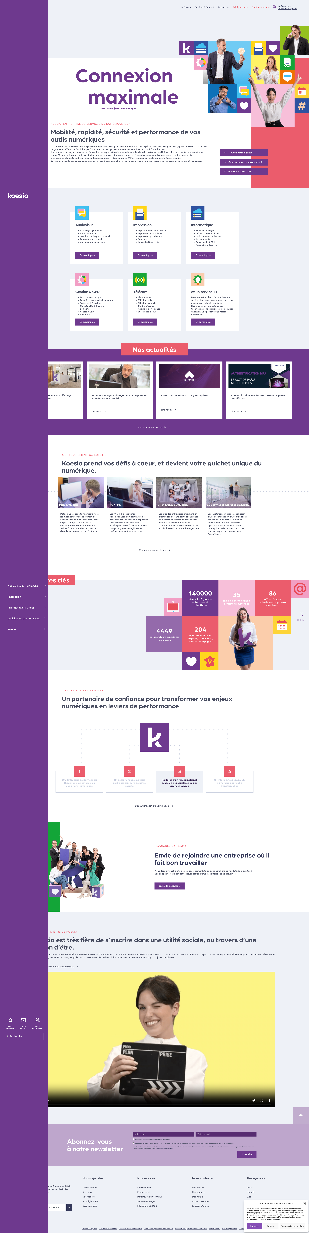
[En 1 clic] (301, 614)
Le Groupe (186, 7)
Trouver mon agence (287, 8)
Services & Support (204, 7)
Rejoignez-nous (240, 7)
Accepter (254, 1226)
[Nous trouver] (10, 1020)
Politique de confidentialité (164, 1148)
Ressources (223, 7)
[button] (304, 1203)
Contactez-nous (260, 7)
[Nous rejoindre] (37, 1020)
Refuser (270, 1226)
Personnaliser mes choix (292, 1226)
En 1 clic (301, 620)
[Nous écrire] (23, 1020)
